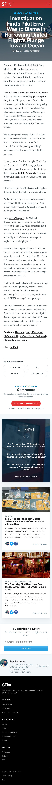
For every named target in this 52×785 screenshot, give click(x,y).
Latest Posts (7, 704)
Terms (4, 780)
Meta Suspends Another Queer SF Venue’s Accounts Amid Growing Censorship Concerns (26, 467)
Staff (4, 728)
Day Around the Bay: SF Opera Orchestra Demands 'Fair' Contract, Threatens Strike (26, 445)
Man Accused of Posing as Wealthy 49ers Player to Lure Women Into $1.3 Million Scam (26, 455)
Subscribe (26, 648)
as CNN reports (16, 218)
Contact (5, 740)
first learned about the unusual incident (26, 92)
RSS (3, 760)
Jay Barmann (31, 13)
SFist (6, 684)
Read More (43, 666)
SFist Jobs (6, 708)
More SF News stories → (26, 477)
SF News (18, 13)
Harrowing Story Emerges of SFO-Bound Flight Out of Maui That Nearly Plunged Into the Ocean (25, 335)
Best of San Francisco (10, 712)
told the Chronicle (27, 172)
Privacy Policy (7, 776)
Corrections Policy (9, 736)
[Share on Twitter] (11, 543)
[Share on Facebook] (16, 543)
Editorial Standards (9, 732)
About (4, 724)
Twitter (5, 756)
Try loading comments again (26, 403)
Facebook (6, 752)
